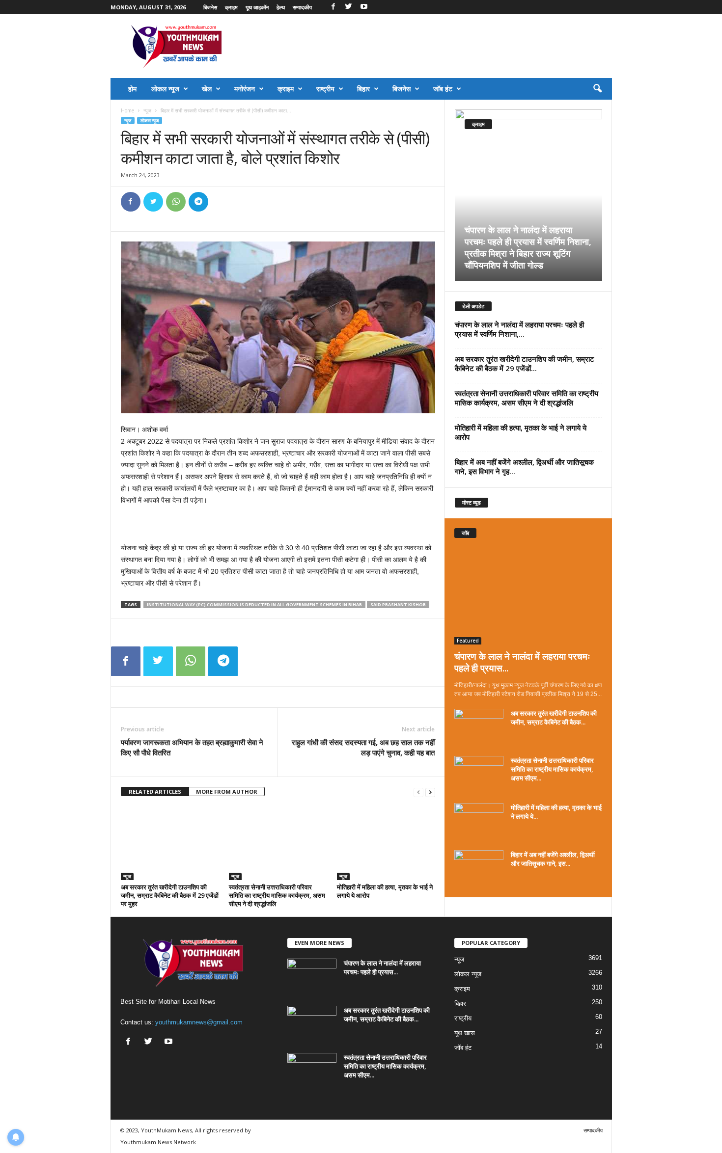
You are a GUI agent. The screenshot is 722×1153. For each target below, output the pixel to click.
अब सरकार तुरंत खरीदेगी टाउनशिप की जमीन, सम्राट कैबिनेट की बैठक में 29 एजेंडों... (524, 363)
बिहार (363, 88)
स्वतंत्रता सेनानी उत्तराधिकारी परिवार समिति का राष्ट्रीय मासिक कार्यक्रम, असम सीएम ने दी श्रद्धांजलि (277, 895)
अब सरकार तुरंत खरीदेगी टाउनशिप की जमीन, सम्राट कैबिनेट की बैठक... (554, 717)
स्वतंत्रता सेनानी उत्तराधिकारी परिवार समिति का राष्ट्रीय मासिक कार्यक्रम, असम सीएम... (552, 769)
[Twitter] (349, 7)
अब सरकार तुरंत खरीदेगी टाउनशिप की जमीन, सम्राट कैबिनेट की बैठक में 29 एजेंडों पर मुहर (170, 895)
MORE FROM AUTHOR (226, 791)
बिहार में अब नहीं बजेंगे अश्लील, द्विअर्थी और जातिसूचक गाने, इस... (553, 859)
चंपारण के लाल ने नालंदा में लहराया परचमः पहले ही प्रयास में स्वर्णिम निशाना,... (519, 329)
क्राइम (231, 7)
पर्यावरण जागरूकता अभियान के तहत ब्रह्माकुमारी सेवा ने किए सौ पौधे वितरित (192, 747)
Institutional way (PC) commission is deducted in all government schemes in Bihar (254, 604)
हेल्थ (281, 7)
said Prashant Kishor (398, 604)
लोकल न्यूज (165, 88)
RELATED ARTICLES (155, 791)
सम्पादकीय (302, 7)
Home (127, 110)
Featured (468, 640)
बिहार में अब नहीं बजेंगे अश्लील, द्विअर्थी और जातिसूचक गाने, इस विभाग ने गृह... (524, 466)
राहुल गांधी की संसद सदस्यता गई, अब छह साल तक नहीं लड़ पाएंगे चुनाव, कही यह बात (363, 747)
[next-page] (430, 792)
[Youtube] (364, 7)
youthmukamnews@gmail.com (199, 1022)
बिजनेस (210, 7)
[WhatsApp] (176, 202)
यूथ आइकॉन (257, 7)
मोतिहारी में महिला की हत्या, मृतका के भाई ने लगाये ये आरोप (385, 891)
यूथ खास (464, 1033)
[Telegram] (198, 202)
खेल (207, 88)
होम (132, 88)
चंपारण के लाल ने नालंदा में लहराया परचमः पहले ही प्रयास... (522, 662)
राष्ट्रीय (325, 88)
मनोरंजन (244, 88)
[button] (597, 89)
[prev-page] (418, 792)
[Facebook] (333, 7)
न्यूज (147, 110)
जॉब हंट (442, 88)
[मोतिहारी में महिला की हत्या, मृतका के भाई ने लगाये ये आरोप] (386, 843)
